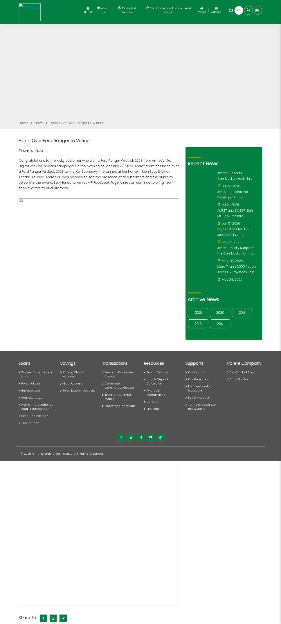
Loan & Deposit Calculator (157, 381)
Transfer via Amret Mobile (118, 397)
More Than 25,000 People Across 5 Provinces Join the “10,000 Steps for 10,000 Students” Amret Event (236, 269)
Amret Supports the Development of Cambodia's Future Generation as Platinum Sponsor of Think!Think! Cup (235, 195)
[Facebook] (120, 437)
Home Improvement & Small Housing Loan (37, 407)
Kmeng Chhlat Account (73, 374)
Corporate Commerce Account (119, 385)
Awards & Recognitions (155, 392)
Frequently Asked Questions (200, 388)
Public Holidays (199, 397)
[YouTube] (150, 437)
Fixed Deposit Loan (34, 416)
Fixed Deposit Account (79, 390)
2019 (242, 312)
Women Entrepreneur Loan (36, 374)
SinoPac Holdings (242, 372)
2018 (198, 323)
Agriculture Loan (32, 397)
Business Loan (31, 390)
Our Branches (198, 379)
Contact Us (196, 372)
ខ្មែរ (248, 10)
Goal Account (73, 383)
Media (202, 12)
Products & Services (128, 10)
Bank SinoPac (239, 379)
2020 (220, 312)
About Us (105, 10)
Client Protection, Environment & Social (170, 10)
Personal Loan (31, 383)
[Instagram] (130, 437)
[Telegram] (140, 437)
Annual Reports (157, 372)
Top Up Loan (30, 423)
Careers (216, 12)
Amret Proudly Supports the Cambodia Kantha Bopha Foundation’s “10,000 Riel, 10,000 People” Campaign (237, 251)
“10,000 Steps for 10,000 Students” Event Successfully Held (234, 232)
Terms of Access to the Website (202, 407)
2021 (198, 312)
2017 (220, 323)
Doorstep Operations (120, 406)
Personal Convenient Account (120, 374)
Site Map (152, 409)
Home (88, 12)
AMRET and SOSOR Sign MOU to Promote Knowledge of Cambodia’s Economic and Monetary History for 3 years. (236, 213)
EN (238, 10)
